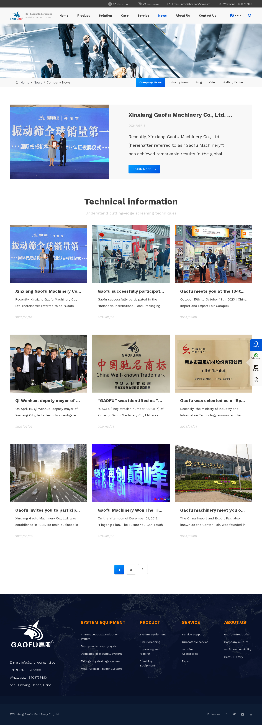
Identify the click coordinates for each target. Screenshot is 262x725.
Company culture (236, 642)
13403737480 (244, 3)
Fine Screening (150, 642)
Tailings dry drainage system (100, 661)
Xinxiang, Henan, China (35, 685)
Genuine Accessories (190, 651)
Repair (186, 661)
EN (235, 15)
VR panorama (148, 4)
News (162, 15)
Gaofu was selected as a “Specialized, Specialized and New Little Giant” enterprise (213, 400)
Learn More (144, 169)
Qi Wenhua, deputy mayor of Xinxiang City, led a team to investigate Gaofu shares (48, 400)
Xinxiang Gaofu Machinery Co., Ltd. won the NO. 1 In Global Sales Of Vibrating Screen (181, 114)
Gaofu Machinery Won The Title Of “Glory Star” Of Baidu (131, 510)
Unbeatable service (195, 642)
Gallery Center (233, 82)
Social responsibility (237, 649)
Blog (199, 82)
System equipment (153, 634)
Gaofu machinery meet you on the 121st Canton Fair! (213, 510)
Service (143, 15)
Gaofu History (233, 657)
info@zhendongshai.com (195, 3)
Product (83, 15)
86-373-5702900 (28, 670)
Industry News (179, 82)
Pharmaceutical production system (100, 636)
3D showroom (119, 4)
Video (212, 82)
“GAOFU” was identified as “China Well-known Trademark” (131, 400)
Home (64, 15)
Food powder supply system (100, 646)
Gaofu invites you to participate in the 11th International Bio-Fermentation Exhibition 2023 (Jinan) (48, 510)
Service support (193, 634)
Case (125, 15)
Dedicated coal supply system (101, 653)
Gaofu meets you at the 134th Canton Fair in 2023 (213, 291)
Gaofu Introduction (237, 634)
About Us (183, 15)
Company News (150, 82)
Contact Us (207, 15)
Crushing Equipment (147, 663)
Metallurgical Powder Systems (101, 668)
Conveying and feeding (150, 651)
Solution (105, 15)
